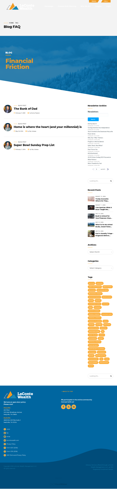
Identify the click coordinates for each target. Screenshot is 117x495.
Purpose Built (93, 345)
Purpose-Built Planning (67, 6)
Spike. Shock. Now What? (95, 145)
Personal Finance (94, 341)
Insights (98, 6)
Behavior (92, 290)
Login (108, 6)
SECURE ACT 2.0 (100, 355)
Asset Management (95, 286)
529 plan (91, 283)
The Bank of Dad (25, 108)
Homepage (49, 6)
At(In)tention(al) (93, 153)
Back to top (68, 391)
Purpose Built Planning (96, 348)
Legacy (101, 335)
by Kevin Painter (35, 113)
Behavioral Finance (95, 293)
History (91, 324)
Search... (93, 119)
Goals (106, 321)
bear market (107, 286)
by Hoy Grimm (31, 131)
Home (11, 23)
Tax (101, 359)
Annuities (99, 283)
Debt (90, 307)
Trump (91, 366)
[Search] (111, 181)
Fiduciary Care (107, 314)
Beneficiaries (107, 297)
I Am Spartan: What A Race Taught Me (103, 208)
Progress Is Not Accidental (96, 141)
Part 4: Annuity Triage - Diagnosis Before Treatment (104, 235)
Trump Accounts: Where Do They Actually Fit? (102, 200)
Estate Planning (94, 311)
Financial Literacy (94, 317)
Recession (92, 352)
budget (98, 300)
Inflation (107, 324)
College (105, 304)
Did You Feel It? (92, 124)
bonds (91, 300)
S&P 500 (91, 355)
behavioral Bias (102, 290)
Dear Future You (93, 149)
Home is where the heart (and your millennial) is (48, 127)
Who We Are (86, 6)
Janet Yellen (93, 335)
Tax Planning (93, 362)
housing (99, 324)
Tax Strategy (104, 362)
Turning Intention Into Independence (99, 127)
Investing (103, 328)
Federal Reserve (94, 314)
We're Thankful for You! (95, 163)
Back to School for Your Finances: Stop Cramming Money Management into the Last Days (103, 217)
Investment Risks (94, 331)
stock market (93, 359)
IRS (103, 331)
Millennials (92, 338)
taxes (107, 359)
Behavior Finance (94, 297)
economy (98, 307)
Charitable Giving (94, 304)
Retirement (101, 352)
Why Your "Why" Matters (95, 138)
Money (101, 338)
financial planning (95, 321)
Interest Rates (93, 328)
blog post (22, 106)
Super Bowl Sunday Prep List (34, 145)
